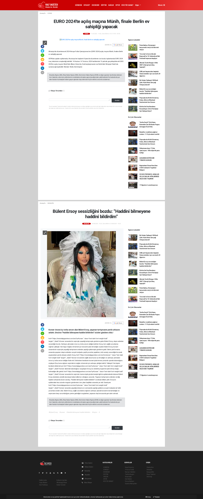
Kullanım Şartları (62, 480)
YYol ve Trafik (129, 469)
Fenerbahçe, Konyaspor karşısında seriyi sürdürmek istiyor (149, 47)
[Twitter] (43, 473)
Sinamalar (128, 476)
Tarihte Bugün (129, 474)
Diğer (137, 5)
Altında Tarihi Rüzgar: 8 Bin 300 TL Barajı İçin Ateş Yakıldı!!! (148, 65)
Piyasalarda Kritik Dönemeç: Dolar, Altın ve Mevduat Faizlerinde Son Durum (149, 100)
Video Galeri (88, 467)
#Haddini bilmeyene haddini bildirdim (78, 412)
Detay (149, 497)
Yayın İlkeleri (43, 482)
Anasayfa (43, 13)
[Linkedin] (54, 473)
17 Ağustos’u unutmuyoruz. (148, 185)
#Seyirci (94, 412)
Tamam (157, 497)
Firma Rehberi (129, 481)
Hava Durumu (129, 467)
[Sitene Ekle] (66, 473)
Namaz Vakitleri (130, 472)
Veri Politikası (43, 485)
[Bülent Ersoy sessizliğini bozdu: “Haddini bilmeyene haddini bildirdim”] (82, 273)
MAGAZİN (51, 203)
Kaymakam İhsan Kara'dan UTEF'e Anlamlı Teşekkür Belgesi (148, 168)
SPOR (117, 5)
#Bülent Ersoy (53, 412)
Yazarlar (87, 471)
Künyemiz (87, 478)
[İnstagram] (47, 473)
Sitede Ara (150, 467)
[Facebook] (40, 473)
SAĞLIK (111, 5)
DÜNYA (50, 13)
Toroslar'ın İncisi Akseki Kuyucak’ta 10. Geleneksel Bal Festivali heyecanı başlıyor (149, 56)
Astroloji (149, 476)
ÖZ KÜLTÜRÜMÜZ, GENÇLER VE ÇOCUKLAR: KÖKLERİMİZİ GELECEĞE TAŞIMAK (149, 176)
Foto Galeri (88, 463)
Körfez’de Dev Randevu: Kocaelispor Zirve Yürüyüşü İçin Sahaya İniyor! (148, 109)
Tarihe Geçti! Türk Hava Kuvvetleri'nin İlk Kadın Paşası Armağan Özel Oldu (149, 124)
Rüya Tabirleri (151, 474)
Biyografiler (150, 472)
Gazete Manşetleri (131, 483)
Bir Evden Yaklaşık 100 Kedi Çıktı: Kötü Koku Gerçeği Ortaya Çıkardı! (148, 82)
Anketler (149, 469)
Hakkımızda (43, 480)
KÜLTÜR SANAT (127, 5)
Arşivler (87, 475)
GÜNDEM (78, 5)
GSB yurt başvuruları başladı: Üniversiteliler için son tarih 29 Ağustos (149, 74)
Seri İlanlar (128, 479)
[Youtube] (51, 473)
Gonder (117, 100)
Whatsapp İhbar (62, 482)
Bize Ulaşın (88, 482)
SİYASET (87, 5)
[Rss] (58, 473)
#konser (62, 412)
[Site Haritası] (62, 473)
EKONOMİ (95, 5)
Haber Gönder (61, 485)
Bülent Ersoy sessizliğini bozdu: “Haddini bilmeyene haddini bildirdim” (148, 91)
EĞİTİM (104, 5)
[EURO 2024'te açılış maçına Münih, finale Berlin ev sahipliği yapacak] (82, 39)
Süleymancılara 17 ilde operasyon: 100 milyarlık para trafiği (149, 150)
